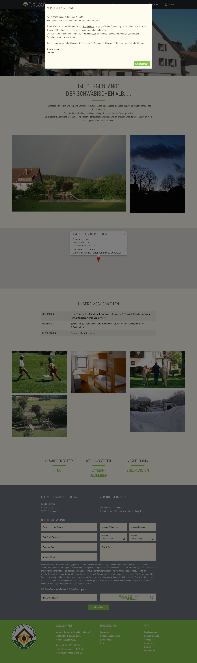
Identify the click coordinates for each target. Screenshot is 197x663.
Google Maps (88, 26)
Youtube (50, 52)
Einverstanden (141, 63)
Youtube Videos (89, 33)
